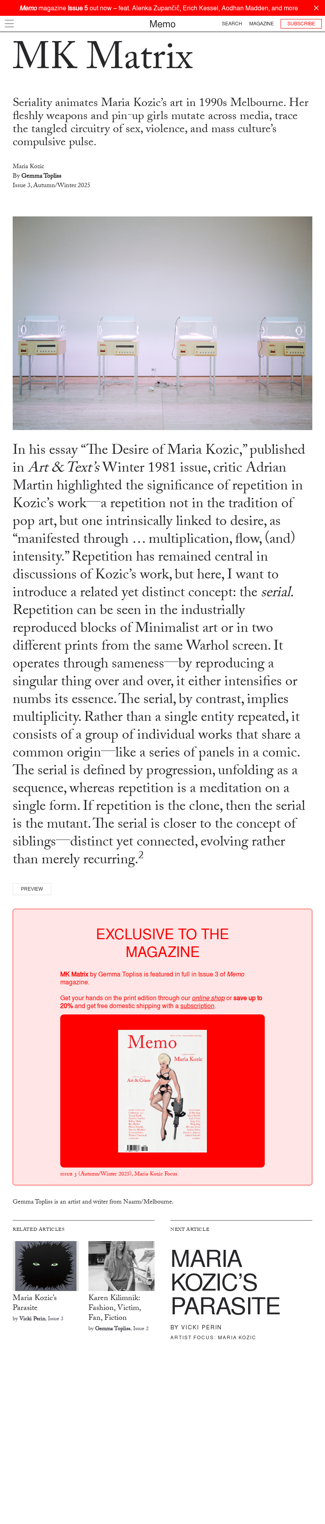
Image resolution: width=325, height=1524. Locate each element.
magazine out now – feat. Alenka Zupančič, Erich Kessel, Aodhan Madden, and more (158, 8)
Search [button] (232, 23)
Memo (162, 23)
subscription (197, 1005)
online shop (208, 997)
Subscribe (301, 23)
